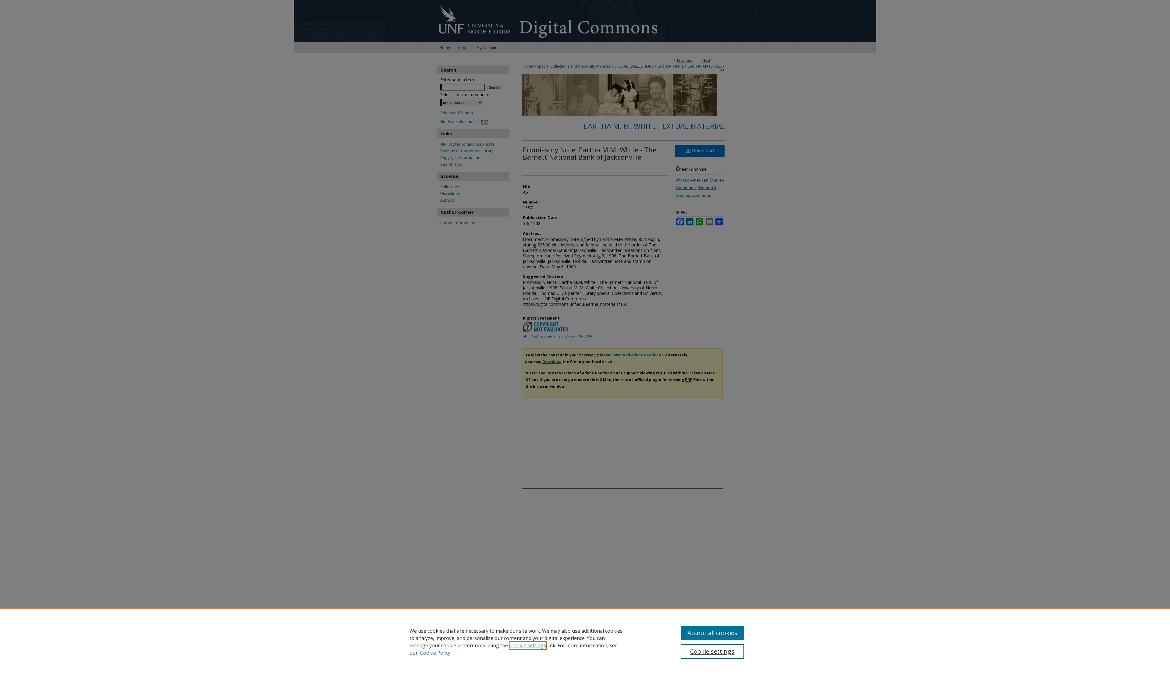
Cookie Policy (435, 652)
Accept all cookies (712, 633)
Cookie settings (528, 645)
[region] (585, 641)
